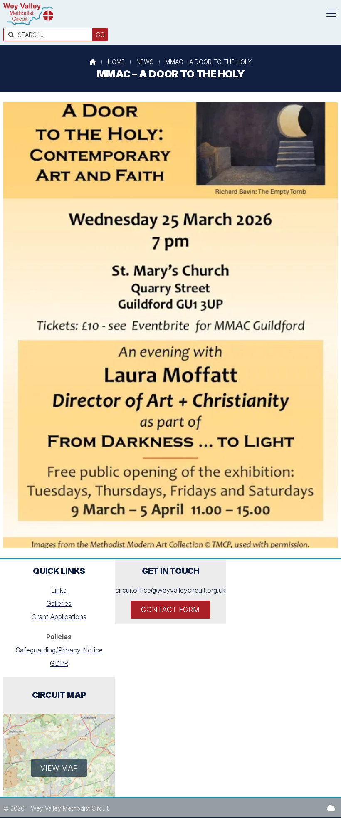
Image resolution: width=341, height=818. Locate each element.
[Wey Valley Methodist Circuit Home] (28, 22)
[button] (331, 13)
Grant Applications (59, 617)
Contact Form (170, 609)
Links (59, 590)
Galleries (59, 603)
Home (116, 61)
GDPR (59, 663)
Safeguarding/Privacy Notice (59, 650)
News (144, 61)
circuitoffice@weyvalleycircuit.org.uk (170, 590)
